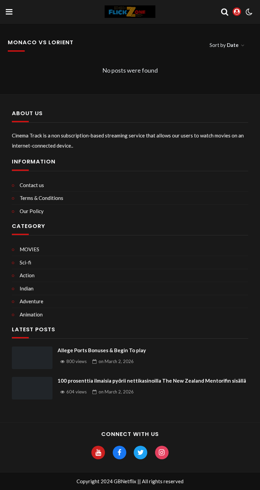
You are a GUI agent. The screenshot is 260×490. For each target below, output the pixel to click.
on (116, 361)
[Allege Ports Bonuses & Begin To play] (32, 357)
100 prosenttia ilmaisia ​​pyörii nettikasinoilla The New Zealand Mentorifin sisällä (152, 381)
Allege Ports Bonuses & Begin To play (102, 350)
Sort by (224, 45)
